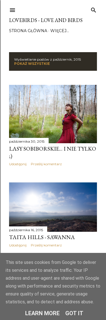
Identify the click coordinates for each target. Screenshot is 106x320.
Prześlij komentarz (46, 164)
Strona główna (28, 30)
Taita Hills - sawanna (42, 237)
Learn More (42, 313)
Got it (74, 313)
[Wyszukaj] (93, 8)
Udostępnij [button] (18, 164)
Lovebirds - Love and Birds (46, 20)
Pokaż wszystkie (32, 63)
